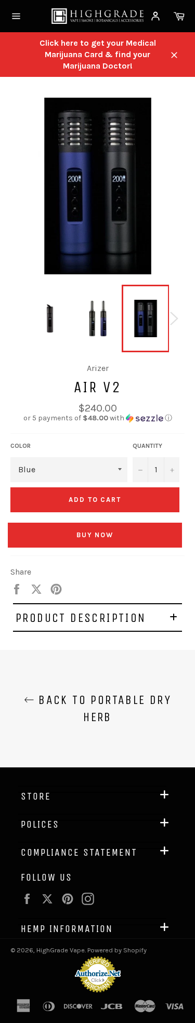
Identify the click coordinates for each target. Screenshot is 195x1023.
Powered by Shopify (117, 950)
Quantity (147, 445)
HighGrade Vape (60, 950)
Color (20, 445)
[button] (97, 418)
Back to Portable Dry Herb (102, 708)
